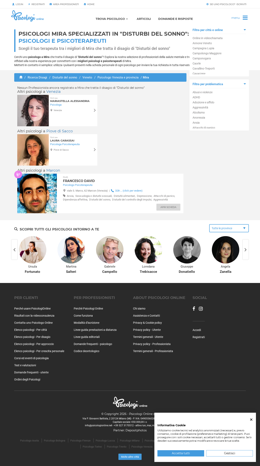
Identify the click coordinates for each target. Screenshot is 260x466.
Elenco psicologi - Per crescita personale (39, 351)
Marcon (53, 170)
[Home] (20, 77)
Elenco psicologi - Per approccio (34, 344)
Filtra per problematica (208, 84)
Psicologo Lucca (105, 440)
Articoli (144, 19)
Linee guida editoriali (87, 337)
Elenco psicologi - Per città (30, 329)
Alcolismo (199, 112)
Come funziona (83, 315)
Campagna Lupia (203, 48)
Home (90, 4)
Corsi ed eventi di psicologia (31, 358)
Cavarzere (199, 73)
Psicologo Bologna (54, 440)
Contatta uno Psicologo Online (33, 322)
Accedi (197, 330)
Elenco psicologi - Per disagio (32, 337)
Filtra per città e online (208, 30)
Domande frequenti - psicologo (93, 344)
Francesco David (79, 179)
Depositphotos (136, 430)
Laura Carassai (62, 139)
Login (18, 4)
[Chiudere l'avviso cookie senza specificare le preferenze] (251, 420)
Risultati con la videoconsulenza (34, 315)
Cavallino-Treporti (204, 68)
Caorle (197, 63)
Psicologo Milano (130, 440)
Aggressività (200, 107)
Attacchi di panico (204, 127)
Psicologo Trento (116, 446)
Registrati (37, 4)
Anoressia (199, 117)
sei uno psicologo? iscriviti (227, 4)
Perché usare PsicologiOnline (32, 308)
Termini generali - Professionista (153, 351)
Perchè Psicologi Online (88, 308)
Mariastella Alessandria (70, 100)
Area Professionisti (65, 4)
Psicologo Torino (92, 446)
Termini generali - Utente (148, 337)
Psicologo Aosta (29, 440)
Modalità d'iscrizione (86, 322)
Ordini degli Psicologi (27, 379)
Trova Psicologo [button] (111, 19)
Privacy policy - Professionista (152, 344)
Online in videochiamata (208, 38)
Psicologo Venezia (142, 446)
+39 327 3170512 (124, 425)
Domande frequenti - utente (31, 372)
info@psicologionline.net (98, 425)
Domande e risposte (175, 19)
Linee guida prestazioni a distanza (95, 329)
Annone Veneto (202, 43)
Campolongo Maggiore (207, 53)
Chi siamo (139, 308)
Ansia (196, 122)
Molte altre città (130, 456)
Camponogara (202, 58)
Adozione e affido (203, 102)
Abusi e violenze (202, 92)
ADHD (196, 97)
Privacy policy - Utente (147, 329)
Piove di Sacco (59, 131)
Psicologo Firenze (80, 440)
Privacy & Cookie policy (147, 322)
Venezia (53, 91)
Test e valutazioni (25, 365)
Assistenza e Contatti (146, 315)
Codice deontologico (86, 351)
